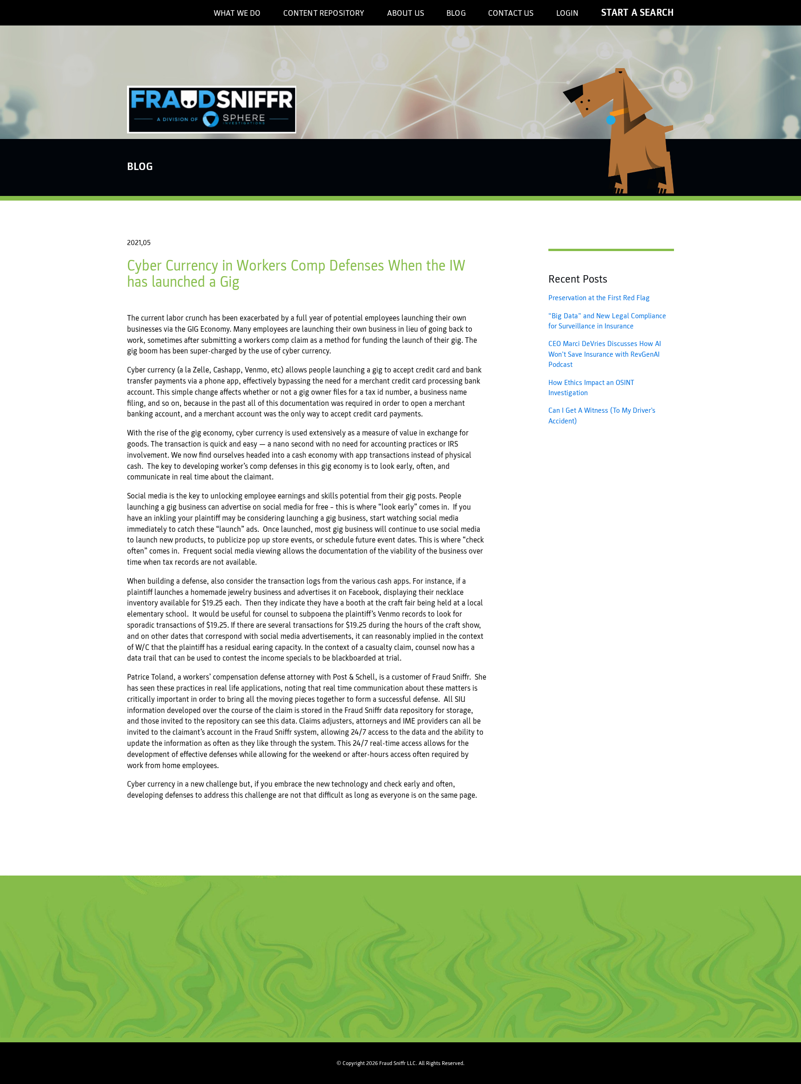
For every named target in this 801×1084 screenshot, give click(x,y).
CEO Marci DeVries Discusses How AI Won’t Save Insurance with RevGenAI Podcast (604, 354)
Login (567, 13)
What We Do (237, 13)
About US (405, 13)
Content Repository (324, 13)
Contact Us (511, 13)
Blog (456, 13)
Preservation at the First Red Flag (599, 298)
